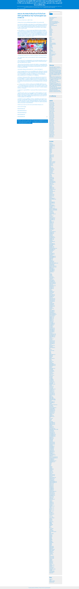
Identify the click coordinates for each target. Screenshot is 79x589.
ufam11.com (51, 471)
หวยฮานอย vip (51, 557)
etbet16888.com (52, 228)
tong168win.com (52, 453)
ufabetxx (50, 467)
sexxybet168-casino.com (53, 404)
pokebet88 (51, 369)
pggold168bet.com (52, 354)
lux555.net (51, 297)
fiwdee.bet (51, 234)
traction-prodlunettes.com (53, 456)
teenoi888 (51, 440)
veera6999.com (51, 480)
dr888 (50, 220)
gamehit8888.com (52, 244)
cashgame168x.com (52, 213)
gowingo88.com (52, 253)
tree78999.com (51, 458)
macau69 (50, 302)
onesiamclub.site (52, 341)
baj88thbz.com (51, 187)
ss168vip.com (51, 426)
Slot (50, 417)
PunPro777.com (51, 375)
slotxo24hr (51, 421)
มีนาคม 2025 (51, 119)
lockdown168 (51, 292)
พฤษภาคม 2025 (51, 117)
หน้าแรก (18, 8)
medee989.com (51, 312)
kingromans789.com (52, 282)
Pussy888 (51, 378)
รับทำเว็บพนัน (51, 530)
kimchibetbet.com (52, 281)
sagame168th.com (52, 398)
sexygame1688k (52, 408)
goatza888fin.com (52, 249)
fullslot (50, 28)
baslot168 (51, 190)
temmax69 (51, 441)
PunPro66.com (51, 373)
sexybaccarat (51, 24)
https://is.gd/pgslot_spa (21, 114)
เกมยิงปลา (50, 559)
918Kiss (50, 160)
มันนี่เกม (50, 525)
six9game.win (51, 415)
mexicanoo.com (51, 316)
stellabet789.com (52, 432)
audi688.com (51, 179)
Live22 (50, 289)
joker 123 (50, 37)
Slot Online (51, 418)
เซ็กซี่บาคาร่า (51, 561)
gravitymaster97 (47, 587)
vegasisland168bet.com (53, 481)
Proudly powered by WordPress (34, 587)
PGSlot (50, 359)
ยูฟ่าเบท (50, 527)
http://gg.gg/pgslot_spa (21, 116)
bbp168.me (51, 192)
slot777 (50, 56)
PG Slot (50, 349)
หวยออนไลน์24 (51, 556)
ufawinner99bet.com (52, 477)
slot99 (50, 40)
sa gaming (51, 19)
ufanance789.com (52, 474)
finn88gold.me (51, 232)
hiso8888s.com (51, 261)
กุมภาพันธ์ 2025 (51, 120)
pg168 (50, 38)
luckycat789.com (52, 294)
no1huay (50, 337)
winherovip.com (51, 492)
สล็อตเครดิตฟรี (51, 547)
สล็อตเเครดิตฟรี (51, 550)
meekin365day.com (52, 313)
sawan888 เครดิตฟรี (52, 399)
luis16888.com (51, 296)
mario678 (50, 307)
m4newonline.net (52, 300)
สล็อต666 (50, 539)
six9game (50, 414)
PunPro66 (51, 372)
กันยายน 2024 (51, 125)
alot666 (50, 175)
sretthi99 (50, 425)
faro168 (50, 230)
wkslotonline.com (52, 493)
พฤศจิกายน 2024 (52, 123)
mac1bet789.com (52, 301)
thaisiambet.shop (52, 442)
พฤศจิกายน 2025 (52, 111)
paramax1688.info (52, 347)
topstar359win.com (52, 454)
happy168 (51, 255)
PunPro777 (51, 374)
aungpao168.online (52, 181)
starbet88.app (51, 430)
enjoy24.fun (51, 226)
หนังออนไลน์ (51, 554)
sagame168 (51, 396)
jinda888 (50, 274)
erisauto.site (51, 227)
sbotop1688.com (52, 401)
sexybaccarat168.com (52, 407)
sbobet (50, 400)
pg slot (50, 60)
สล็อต (50, 532)
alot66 (50, 174)
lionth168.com (51, 287)
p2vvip (50, 344)
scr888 (50, 403)
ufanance (50, 473)
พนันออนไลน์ (51, 521)
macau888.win (51, 304)
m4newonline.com (52, 298)
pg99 (50, 27)
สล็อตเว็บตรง (51, 548)
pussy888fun (51, 379)
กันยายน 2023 (51, 136)
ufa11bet (50, 462)
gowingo (50, 252)
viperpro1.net (51, 484)
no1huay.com (51, 338)
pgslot (23, 71)
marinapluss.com (52, 305)
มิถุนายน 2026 (51, 104)
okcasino (50, 339)
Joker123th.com (51, 277)
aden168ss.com (51, 169)
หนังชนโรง (51, 30)
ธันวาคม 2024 (51, 122)
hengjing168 (51, 258)
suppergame (51, 437)
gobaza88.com (51, 250)
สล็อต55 (50, 537)
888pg (50, 157)
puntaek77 (51, 377)
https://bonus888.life (52, 44)
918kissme (51, 164)
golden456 (51, 251)
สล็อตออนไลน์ (51, 546)
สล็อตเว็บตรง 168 (52, 549)
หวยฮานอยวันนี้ (51, 558)
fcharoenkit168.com (52, 231)
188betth (50, 151)
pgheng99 (51, 355)
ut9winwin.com (51, 479)
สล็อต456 (50, 536)
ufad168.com (51, 468)
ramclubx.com (51, 381)
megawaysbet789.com (53, 314)
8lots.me (50, 158)
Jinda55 (50, 273)
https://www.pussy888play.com (54, 22)
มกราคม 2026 (51, 109)
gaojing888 (51, 245)
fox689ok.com (51, 238)
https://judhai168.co (52, 43)
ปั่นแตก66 (50, 519)
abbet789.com (51, 168)
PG (40, 104)
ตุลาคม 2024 (51, 124)
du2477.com (51, 223)
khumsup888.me (52, 280)
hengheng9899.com (52, 256)
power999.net (51, 370)
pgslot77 (50, 360)
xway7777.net (51, 496)
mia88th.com (51, 319)
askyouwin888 (51, 178)
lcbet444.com (51, 286)
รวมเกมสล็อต (51, 528)
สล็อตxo (50, 545)
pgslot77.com (51, 361)
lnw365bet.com (51, 291)
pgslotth (50, 367)
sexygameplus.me (52, 409)
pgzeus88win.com (52, 368)
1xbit (50, 153)
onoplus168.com (52, 343)
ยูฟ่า (50, 526)
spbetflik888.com (52, 422)
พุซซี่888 (50, 523)
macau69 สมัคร (51, 303)
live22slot (51, 29)
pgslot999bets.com (52, 364)
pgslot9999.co (51, 363)
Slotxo (50, 420)
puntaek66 (51, 376)
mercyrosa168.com (52, 315)
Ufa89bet (50, 466)
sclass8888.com (52, 402)
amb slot (50, 176)
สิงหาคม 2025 (51, 114)
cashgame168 (51, 212)
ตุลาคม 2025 (51, 112)
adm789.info (51, 170)
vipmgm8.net (51, 486)
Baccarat (50, 185)
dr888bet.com (51, 221)
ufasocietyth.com (52, 475)
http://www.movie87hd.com (53, 21)
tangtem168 (51, 439)
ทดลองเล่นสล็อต (51, 513)
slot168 (50, 33)
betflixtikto (51, 193)
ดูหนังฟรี (50, 31)
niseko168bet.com (52, 335)
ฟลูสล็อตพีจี (51, 524)
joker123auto (51, 276)
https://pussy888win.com (53, 23)
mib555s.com (51, 321)
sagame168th (51, 397)
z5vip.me (50, 500)
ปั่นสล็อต (50, 518)
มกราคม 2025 (51, 121)
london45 (50, 293)
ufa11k (50, 463)
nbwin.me (50, 332)
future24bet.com (52, 243)
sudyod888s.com (52, 433)
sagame (50, 395)
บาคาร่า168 (51, 516)
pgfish (50, 353)
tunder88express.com (52, 460)
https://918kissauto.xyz (53, 17)
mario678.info (51, 308)
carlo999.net (51, 211)
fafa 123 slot (51, 229)
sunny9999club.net (52, 435)
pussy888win (51, 380)
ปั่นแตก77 (50, 520)
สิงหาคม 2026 (51, 102)
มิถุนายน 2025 (51, 116)
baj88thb (50, 186)
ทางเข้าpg (50, 514)
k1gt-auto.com (51, 279)
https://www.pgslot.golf (53, 25)
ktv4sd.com (51, 284)
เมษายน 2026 (51, 106)
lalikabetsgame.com (52, 285)
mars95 (50, 309)
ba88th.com (51, 183)
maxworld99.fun (52, 310)
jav (49, 272)
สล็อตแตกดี (51, 551)
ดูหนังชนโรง (51, 32)
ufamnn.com (51, 472)
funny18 (50, 242)
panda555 (51, 346)
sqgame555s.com (52, 423)
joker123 (50, 20)
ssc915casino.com (52, 428)
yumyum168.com (52, 499)
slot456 (50, 34)
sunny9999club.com (52, 434)
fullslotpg (50, 240)
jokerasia (50, 59)
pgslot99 (50, 362)
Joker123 (50, 275)
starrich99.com (51, 431)
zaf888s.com (51, 502)
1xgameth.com (51, 154)
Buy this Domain (22, 8)
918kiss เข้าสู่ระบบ (52, 162)
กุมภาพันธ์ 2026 (51, 108)
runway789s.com (52, 393)
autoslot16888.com (52, 182)
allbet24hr (51, 172)
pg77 (50, 351)
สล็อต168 (50, 535)
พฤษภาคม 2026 (51, 105)
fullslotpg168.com (52, 241)
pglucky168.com (52, 358)
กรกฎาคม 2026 (51, 103)
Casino (50, 214)
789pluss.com (51, 155)
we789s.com (51, 490)
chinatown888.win (52, 217)
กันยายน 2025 (51, 113)
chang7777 (51, 216)
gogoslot (50, 61)
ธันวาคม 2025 (51, 110)
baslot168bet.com (52, 191)
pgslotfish (51, 366)
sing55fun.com (51, 413)
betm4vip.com (51, 196)
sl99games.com (51, 416)
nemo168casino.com (52, 333)
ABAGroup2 (51, 167)
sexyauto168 (51, 406)
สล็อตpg (50, 544)
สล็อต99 (50, 543)
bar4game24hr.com (52, 189)
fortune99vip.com (52, 237)
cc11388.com (51, 215)
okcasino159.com (52, 340)
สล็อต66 (50, 35)
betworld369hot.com (52, 199)
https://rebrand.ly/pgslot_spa (22, 110)
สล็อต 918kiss (51, 533)
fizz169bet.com (51, 236)
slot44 (50, 42)
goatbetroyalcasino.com (53, 248)
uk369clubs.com (52, 478)
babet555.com (51, 184)
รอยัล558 (50, 529)
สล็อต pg (50, 534)
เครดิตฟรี (50, 560)
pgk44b (50, 357)
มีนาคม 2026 (51, 107)
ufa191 (50, 464)
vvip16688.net (51, 488)
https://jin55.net (51, 39)
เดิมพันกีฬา (51, 562)
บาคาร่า (50, 515)
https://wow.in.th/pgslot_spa (22, 112)
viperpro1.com (51, 483)
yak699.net (51, 498)
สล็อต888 (50, 541)
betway (50, 58)
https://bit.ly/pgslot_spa (21, 108)
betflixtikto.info (51, 194)
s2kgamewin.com (52, 394)
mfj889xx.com (51, 317)
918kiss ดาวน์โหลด (52, 161)
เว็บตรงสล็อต (51, 563)
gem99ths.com (51, 246)
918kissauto (51, 163)
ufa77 (50, 465)
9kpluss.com (51, 165)
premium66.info (51, 371)
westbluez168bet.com (52, 491)
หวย (50, 555)
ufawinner (51, 476)
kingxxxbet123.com (52, 283)
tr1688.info (51, 455)
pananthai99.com (52, 345)
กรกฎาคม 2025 (51, 115)
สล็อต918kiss (51, 542)
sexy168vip (51, 405)
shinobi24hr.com (52, 411)
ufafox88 (50, 470)
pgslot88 (50, 57)
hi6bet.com (51, 259)
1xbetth (50, 152)
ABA (50, 166)
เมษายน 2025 (51, 118)
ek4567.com (51, 225)
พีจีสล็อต (50, 522)
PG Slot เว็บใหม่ (51, 350)
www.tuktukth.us (52, 494)
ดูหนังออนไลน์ (51, 18)
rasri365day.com (52, 382)
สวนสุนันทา (51, 553)
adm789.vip (51, 171)
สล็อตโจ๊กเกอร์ (51, 552)
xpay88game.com (52, 495)
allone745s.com (51, 173)
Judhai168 (51, 278)
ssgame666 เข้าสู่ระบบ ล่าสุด (53, 429)
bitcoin (50, 200)
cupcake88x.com (52, 218)
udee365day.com (52, 461)
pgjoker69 (51, 356)
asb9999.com (51, 177)
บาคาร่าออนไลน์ (51, 517)
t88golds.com (51, 438)
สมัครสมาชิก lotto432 (52, 531)
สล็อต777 (50, 540)
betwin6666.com (52, 198)
